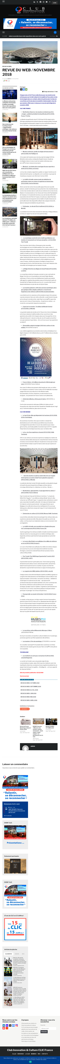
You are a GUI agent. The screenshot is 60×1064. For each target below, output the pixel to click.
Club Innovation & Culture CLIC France (30, 1050)
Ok (30, 1061)
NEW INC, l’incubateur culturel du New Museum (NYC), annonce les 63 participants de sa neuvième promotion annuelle (19, 971)
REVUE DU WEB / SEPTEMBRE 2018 (31, 686)
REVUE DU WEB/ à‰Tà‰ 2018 (29, 690)
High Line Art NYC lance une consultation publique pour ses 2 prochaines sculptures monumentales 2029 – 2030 (9, 174)
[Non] (58, 1060)
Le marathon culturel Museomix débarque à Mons (37, 630)
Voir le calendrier (8, 815)
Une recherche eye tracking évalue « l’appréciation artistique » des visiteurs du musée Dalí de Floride (9, 128)
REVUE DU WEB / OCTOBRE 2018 (30, 683)
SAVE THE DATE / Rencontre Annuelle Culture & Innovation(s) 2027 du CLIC (17, 810)
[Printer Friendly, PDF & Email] (6, 80)
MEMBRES (33, 1053)
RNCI (39, 1053)
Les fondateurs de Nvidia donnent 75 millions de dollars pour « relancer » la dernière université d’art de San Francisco (9, 222)
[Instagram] (43, 2)
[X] (37, 2)
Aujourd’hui (8, 953)
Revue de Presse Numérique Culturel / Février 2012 (25, 728)
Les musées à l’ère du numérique (32, 641)
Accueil (14, 1053)
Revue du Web (6, 66)
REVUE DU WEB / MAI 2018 (28, 697)
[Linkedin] (7, 1025)
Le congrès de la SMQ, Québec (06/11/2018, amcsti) (38, 571)
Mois (23, 953)
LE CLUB (27, 1053)
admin (9, 78)
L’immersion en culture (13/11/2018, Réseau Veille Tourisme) (40, 513)
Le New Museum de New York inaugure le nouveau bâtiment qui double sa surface (19, 979)
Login (54, 2)
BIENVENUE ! (20, 1053)
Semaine (17, 953)
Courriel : (42, 1025)
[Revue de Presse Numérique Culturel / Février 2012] (25, 721)
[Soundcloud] (50, 2)
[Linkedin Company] (34, 2)
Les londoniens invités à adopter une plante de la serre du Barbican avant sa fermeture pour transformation (9, 199)
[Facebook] (40, 2)
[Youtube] (47, 2)
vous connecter (13, 768)
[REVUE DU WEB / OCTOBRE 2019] (51, 721)
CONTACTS (45, 1053)
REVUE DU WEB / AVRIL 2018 (29, 700)
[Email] (26, 89)
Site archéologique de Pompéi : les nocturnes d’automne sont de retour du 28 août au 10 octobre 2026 (9, 151)
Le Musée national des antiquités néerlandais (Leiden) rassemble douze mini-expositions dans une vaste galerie (9, 104)
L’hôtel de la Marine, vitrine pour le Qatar (34, 399)
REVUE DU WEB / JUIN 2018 (28, 693)
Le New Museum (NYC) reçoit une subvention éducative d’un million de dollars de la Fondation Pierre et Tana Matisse (19, 1000)
